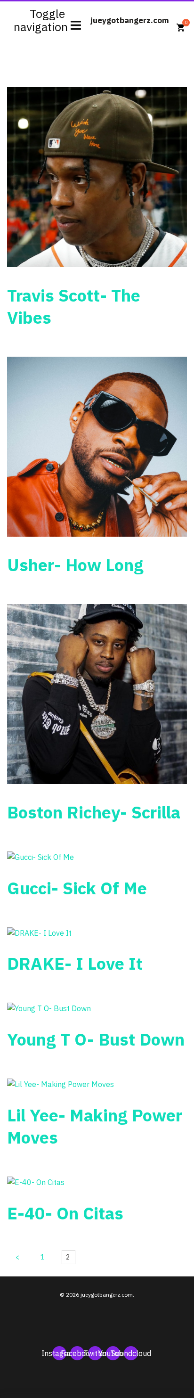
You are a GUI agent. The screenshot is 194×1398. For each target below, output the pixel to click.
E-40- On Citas (65, 1213)
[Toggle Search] (173, 14)
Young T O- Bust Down (96, 1039)
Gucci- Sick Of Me (77, 888)
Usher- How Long (75, 565)
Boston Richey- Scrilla (93, 812)
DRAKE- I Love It (75, 963)
